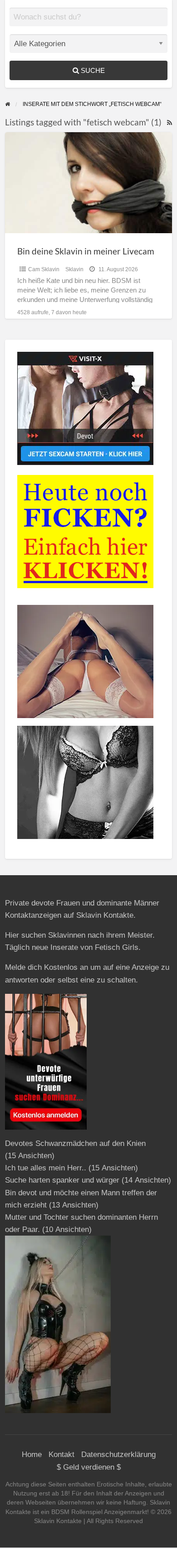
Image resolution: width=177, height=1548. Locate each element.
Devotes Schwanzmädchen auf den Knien (75, 1143)
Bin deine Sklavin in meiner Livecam (85, 251)
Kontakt (61, 1454)
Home (32, 1454)
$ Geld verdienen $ (89, 1467)
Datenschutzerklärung (118, 1454)
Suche (92, 70)
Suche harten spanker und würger (62, 1180)
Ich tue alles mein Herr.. (45, 1168)
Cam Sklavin (43, 269)
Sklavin (74, 269)
